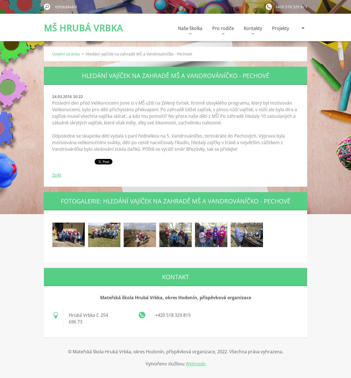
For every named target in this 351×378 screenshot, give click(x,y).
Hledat (47, 7)
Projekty (280, 28)
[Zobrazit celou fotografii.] (68, 235)
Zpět (56, 175)
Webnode (196, 364)
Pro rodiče (223, 28)
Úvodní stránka (66, 54)
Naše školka (190, 28)
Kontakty (253, 28)
